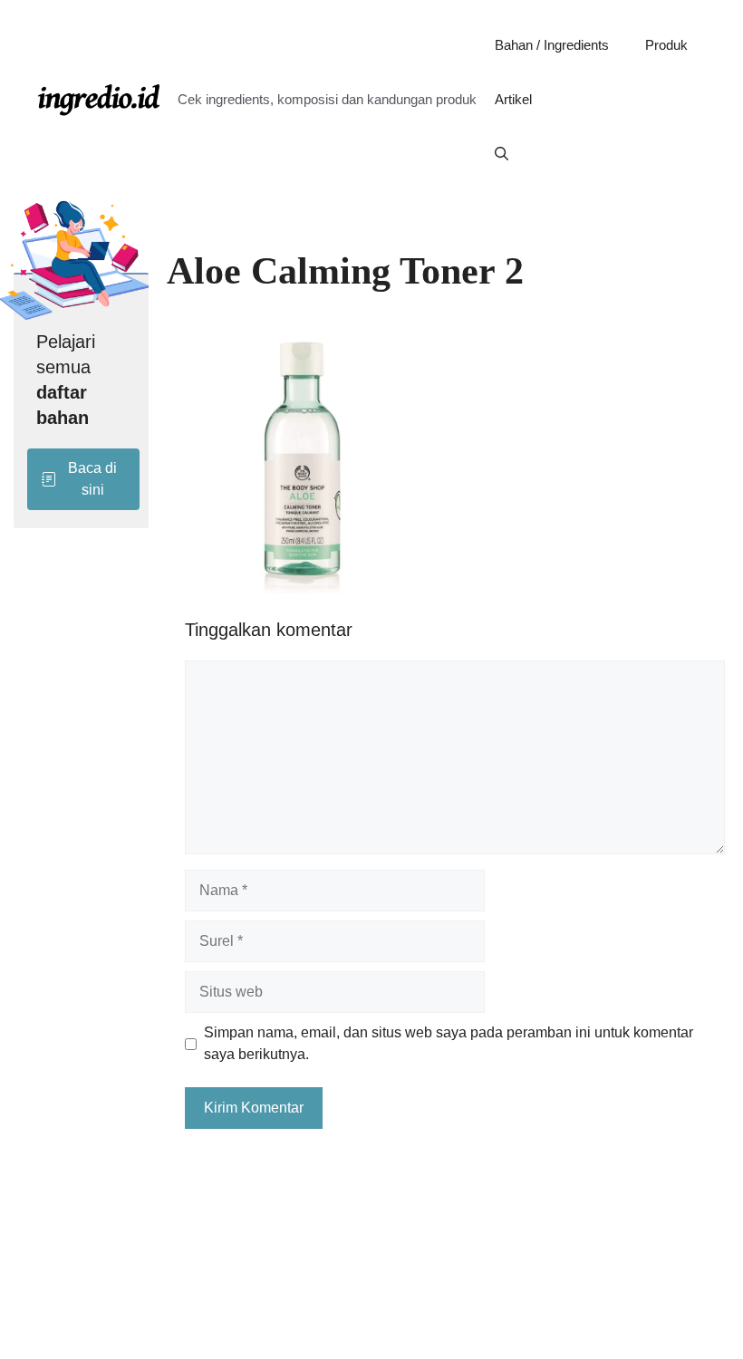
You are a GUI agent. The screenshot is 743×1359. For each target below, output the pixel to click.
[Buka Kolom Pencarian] (501, 154)
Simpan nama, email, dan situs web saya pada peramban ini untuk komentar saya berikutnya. (448, 1043)
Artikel (513, 99)
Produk (666, 45)
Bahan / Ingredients (552, 45)
